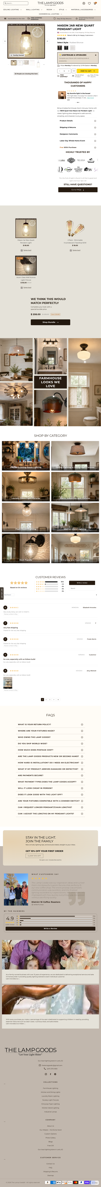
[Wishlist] (89, 3)
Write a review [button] (82, 583)
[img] (14, 608)
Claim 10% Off (34, 856)
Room (50, 9)
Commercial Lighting (49, 14)
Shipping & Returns (50, 1171)
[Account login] (84, 3)
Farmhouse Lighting (50, 1088)
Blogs (51, 1142)
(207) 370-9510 (52, 1069)
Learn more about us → (13, 978)
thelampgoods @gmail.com (52, 1065)
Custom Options (50, 1134)
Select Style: (70, 42)
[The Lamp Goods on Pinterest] (55, 1074)
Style (62, 9)
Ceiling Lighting (11, 9)
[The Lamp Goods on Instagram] (46, 1074)
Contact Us (50, 1164)
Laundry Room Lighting (50, 1096)
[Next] (47, 41)
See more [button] (93, 98)
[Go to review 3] (79, 102)
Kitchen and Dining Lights (50, 1092)
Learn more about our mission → (15, 1023)
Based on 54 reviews (18, 588)
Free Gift (50, 1146)
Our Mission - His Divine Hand (50, 1130)
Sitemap (50, 1175)
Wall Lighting (33, 9)
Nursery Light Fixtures (50, 1100)
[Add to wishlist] (74, 71)
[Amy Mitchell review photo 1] (7, 683)
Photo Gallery (51, 1138)
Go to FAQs (76, 190)
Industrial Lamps (50, 1112)
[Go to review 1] (76, 102)
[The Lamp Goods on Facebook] (50, 1074)
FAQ (50, 1168)
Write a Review (50, 928)
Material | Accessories (82, 9)
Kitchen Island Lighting (50, 1108)
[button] (62, 35)
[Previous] (5, 41)
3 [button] (49, 699)
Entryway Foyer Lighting (51, 1104)
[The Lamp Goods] (50, 3)
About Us (50, 1126)
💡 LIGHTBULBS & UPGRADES (74, 58)
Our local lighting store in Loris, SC (50, 1149)
